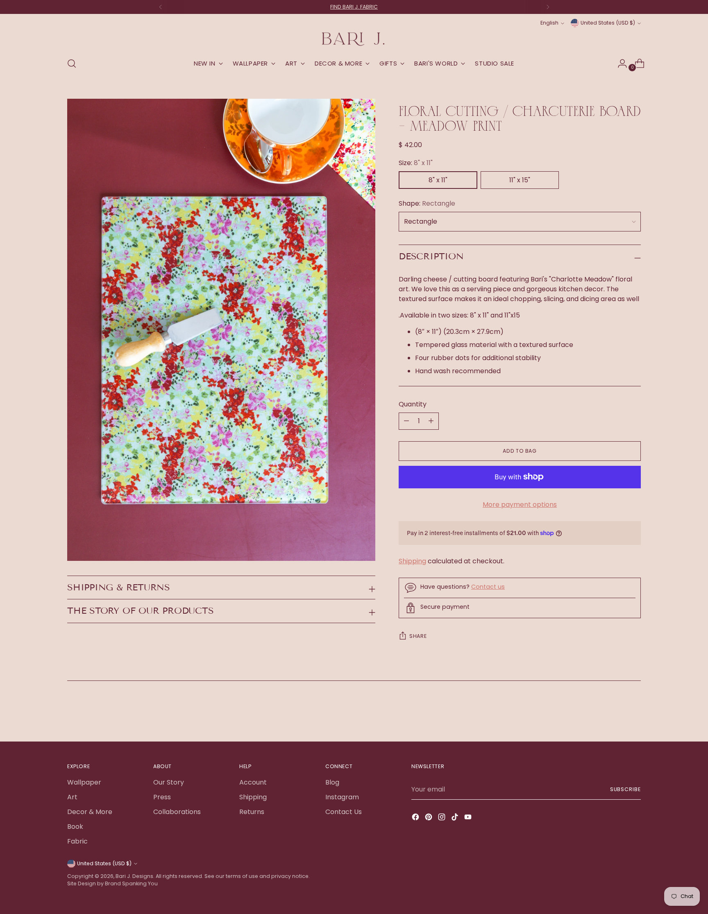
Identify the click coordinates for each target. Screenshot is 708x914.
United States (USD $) (608, 22)
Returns (251, 811)
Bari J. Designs (134, 876)
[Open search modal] (72, 63)
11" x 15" (519, 180)
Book (75, 826)
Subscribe (625, 789)
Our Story (168, 782)
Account (253, 782)
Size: (416, 163)
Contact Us (343, 811)
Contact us (488, 587)
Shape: (427, 203)
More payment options (520, 504)
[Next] (548, 7)
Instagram (342, 797)
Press (162, 797)
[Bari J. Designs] (354, 39)
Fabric (77, 841)
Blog (332, 782)
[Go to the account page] (619, 63)
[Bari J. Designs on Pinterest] (429, 818)
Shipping (412, 561)
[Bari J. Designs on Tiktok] (456, 818)
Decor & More (89, 811)
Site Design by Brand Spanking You (112, 883)
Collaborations (177, 811)
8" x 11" (438, 180)
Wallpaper (84, 782)
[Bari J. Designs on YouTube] (469, 818)
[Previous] (161, 7)
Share (418, 636)
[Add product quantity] (406, 421)
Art (72, 797)
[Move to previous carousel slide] (615, 714)
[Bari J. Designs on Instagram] (442, 818)
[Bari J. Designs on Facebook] (416, 818)
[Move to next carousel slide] (634, 713)
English (549, 22)
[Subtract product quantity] (431, 421)
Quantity (413, 404)
